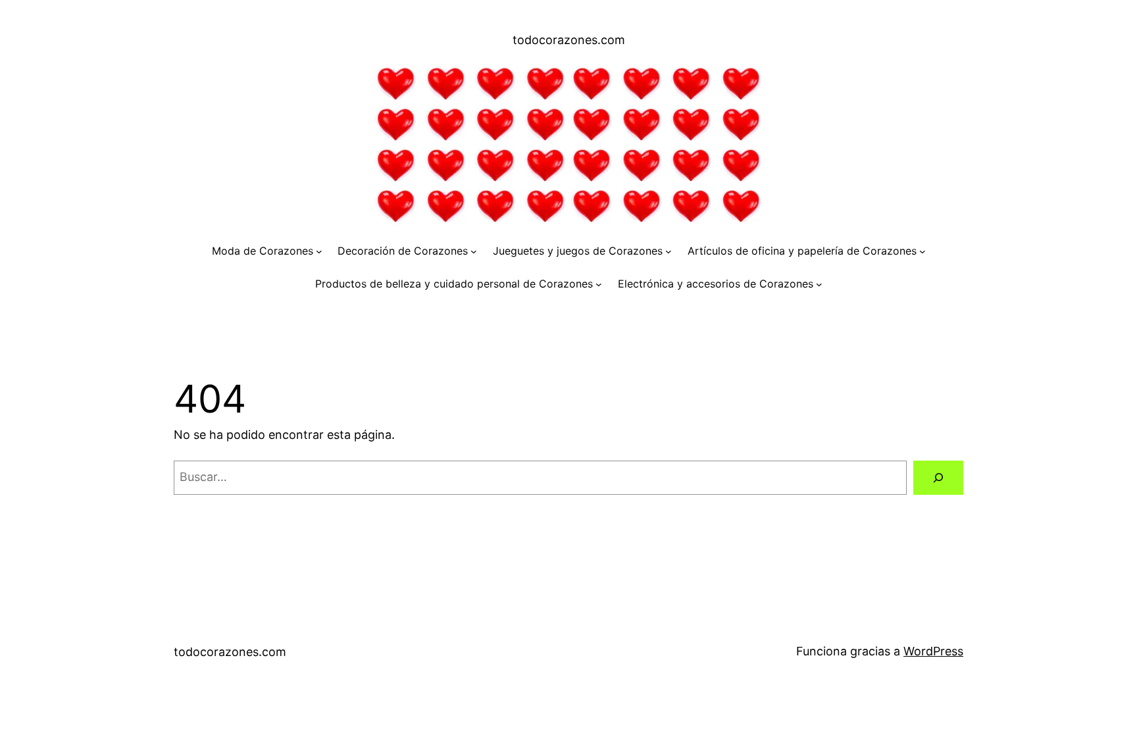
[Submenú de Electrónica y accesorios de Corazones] (819, 284)
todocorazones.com (569, 40)
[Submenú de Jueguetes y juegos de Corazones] (668, 251)
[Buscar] (938, 478)
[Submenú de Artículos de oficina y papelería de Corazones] (922, 251)
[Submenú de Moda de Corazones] (319, 251)
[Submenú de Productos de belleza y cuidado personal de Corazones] (598, 284)
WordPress (933, 651)
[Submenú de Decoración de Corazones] (473, 251)
